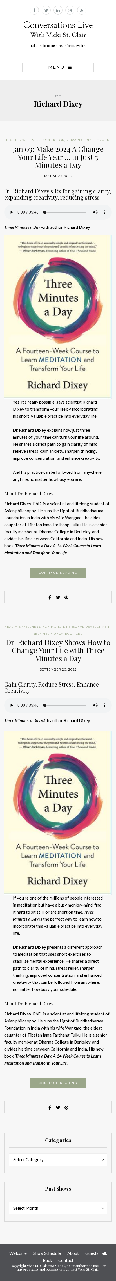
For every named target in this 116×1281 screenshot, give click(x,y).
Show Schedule (47, 1253)
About (73, 1253)
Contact (65, 1260)
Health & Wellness (23, 140)
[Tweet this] (58, 597)
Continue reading (58, 573)
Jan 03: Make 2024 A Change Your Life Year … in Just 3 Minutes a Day (58, 157)
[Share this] (49, 597)
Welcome (18, 1253)
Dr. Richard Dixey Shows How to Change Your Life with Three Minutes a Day (58, 650)
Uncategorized (68, 633)
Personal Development (88, 140)
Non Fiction (53, 140)
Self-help (42, 633)
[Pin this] (66, 597)
